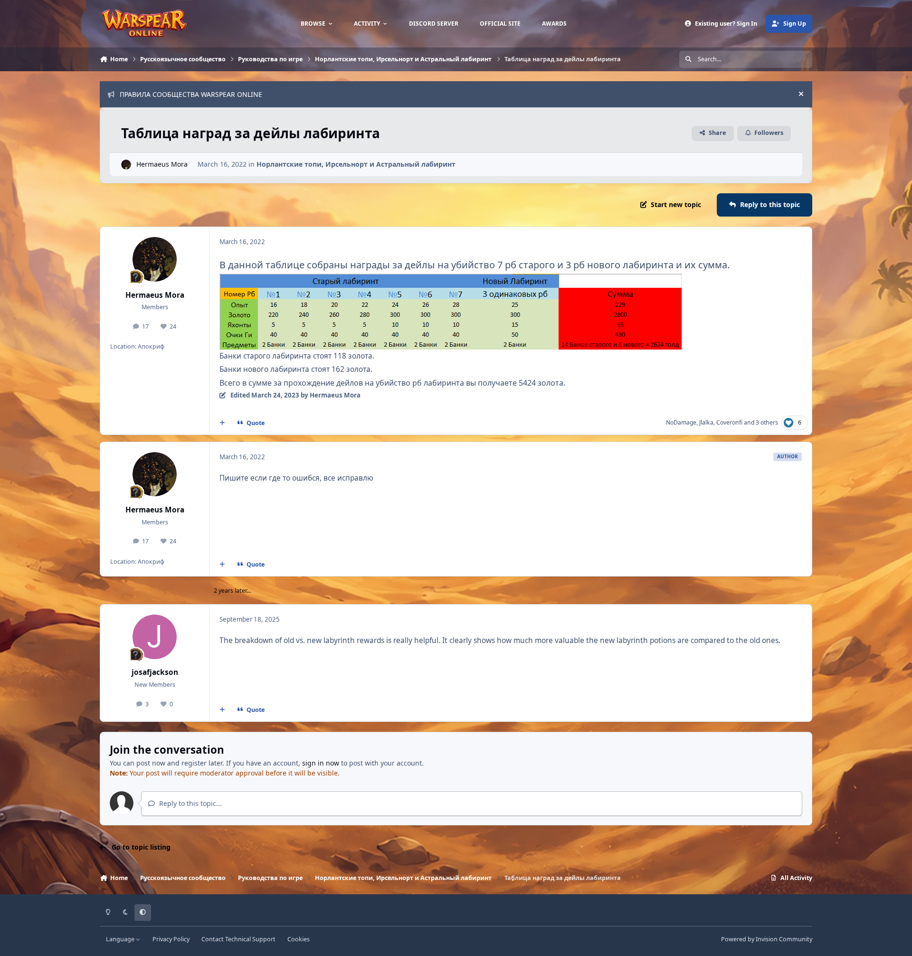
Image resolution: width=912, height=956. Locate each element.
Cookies (298, 939)
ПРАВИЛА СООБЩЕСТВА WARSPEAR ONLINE (191, 94)
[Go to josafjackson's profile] (155, 637)
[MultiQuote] (222, 422)
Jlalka (706, 422)
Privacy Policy (171, 939)
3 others (767, 422)
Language (121, 939)
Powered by (766, 939)
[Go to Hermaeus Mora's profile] (126, 165)
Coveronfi (729, 422)
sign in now (320, 762)
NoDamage (681, 422)
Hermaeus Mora (162, 164)
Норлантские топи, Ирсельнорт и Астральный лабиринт (356, 164)
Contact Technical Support (238, 939)
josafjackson (155, 672)
